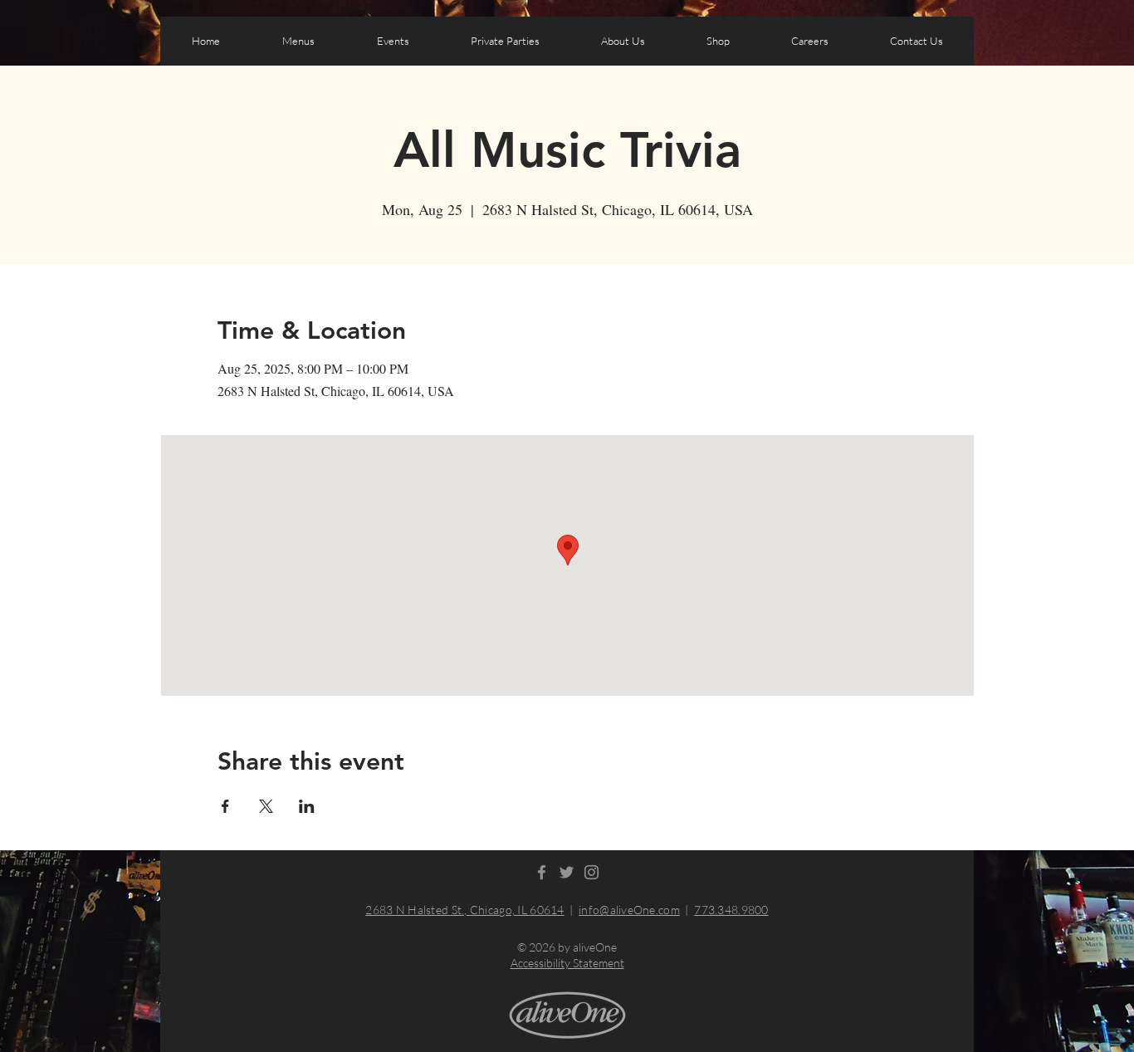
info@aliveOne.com (629, 910)
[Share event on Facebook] (225, 806)
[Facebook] (541, 872)
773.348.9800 (731, 910)
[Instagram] (591, 872)
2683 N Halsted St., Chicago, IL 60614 (464, 910)
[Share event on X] (266, 806)
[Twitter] (566, 872)
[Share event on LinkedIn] (307, 806)
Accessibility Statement (567, 963)
